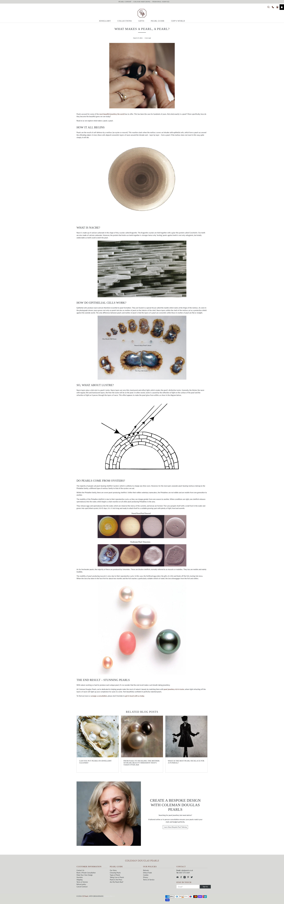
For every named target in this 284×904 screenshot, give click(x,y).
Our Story (113, 870)
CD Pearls (85, 896)
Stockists (80, 877)
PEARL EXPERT (125, 2)
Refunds (146, 870)
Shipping (79, 880)
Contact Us (80, 870)
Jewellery (105, 21)
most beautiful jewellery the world (111, 114)
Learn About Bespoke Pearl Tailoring (175, 827)
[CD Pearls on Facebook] (181, 878)
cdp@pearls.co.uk (187, 870)
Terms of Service (82, 882)
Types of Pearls (115, 875)
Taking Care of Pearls (117, 877)
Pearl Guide (158, 21)
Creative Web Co (109, 896)
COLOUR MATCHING (142, 2)
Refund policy (81, 884)
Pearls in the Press (116, 880)
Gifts (141, 21)
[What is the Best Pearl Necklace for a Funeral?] (186, 736)
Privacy (145, 877)
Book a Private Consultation (86, 873)
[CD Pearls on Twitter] (192, 878)
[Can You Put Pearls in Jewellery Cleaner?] (98, 736)
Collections (124, 21)
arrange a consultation (99, 696)
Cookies (145, 875)
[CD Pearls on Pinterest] (188, 878)
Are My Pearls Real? (116, 882)
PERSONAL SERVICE (161, 2)
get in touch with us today (134, 696)
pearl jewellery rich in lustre (174, 689)
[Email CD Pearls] (177, 878)
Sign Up (205, 886)
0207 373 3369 (184, 873)
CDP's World (178, 21)
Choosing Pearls (115, 873)
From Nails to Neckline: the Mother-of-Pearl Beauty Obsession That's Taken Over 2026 (141, 763)
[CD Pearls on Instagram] (184, 878)
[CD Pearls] (142, 13)
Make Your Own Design (85, 875)
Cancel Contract (82, 887)
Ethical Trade (147, 873)
